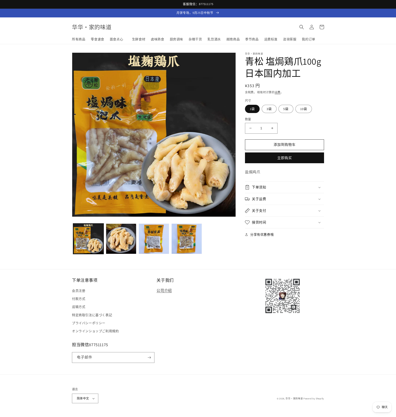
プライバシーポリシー (88, 323)
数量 (248, 119)
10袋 (303, 109)
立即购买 (284, 158)
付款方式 (78, 299)
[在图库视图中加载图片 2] (121, 239)
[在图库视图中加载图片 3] (154, 239)
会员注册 (78, 291)
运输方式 (78, 307)
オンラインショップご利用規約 (95, 331)
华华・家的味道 (294, 398)
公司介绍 (164, 290)
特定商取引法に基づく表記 (92, 315)
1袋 (252, 109)
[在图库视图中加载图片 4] (186, 239)
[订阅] (149, 357)
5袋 (286, 109)
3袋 (269, 109)
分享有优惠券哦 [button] (262, 234)
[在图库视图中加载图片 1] (88, 239)
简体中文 (83, 398)
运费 (277, 92)
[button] (302, 27)
